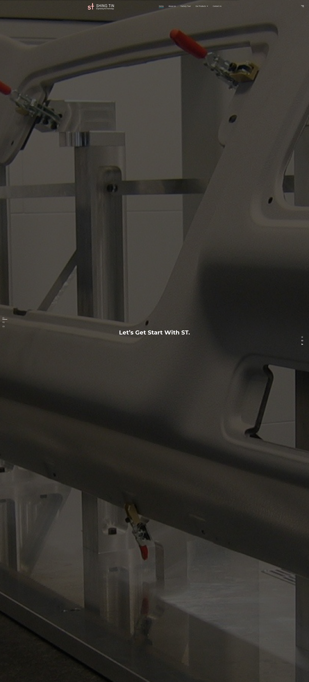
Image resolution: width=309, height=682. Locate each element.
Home (161, 6)
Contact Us (217, 6)
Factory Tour (186, 6)
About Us (172, 6)
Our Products (201, 6)
